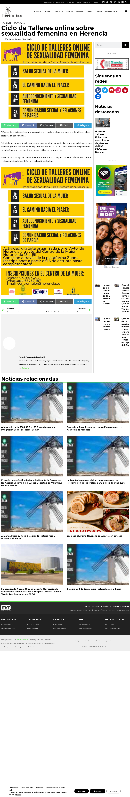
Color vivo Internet (22, 640)
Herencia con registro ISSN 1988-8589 (94, 647)
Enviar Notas (60, 2)
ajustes (12, 794)
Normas (78, 2)
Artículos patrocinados (78, 610)
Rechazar (98, 792)
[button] (120, 11)
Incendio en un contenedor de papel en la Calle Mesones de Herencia (109, 294)
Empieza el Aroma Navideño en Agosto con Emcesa (94, 536)
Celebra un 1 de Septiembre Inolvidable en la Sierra (94, 589)
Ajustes (114, 792)
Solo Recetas (58, 625)
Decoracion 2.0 (6, 625)
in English (95, 2)
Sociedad (6, 23)
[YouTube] (119, 2)
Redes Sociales (33, 625)
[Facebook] (103, 2)
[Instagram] (115, 2)
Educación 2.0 (84, 625)
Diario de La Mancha (112, 628)
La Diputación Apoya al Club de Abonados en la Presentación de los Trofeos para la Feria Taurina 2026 (96, 481)
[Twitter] (107, 2)
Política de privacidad (90, 641)
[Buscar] (125, 45)
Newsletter (70, 2)
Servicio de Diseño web (98, 610)
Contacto (112, 610)
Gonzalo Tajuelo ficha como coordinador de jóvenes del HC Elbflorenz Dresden (102, 142)
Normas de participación (107, 641)
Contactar (86, 2)
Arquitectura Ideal (8, 628)
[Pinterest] (111, 2)
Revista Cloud (32, 628)
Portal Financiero (85, 628)
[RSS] (126, 2)
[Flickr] (122, 2)
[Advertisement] (54, 334)
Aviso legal (77, 641)
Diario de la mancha (120, 606)
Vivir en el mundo (59, 628)
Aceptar (82, 792)
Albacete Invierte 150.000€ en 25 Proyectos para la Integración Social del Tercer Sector (28, 428)
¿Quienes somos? (49, 2)
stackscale (25, 368)
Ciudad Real (109, 625)
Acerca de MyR (123, 610)
